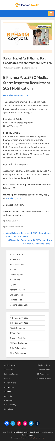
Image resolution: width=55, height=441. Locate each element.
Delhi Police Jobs (18, 348)
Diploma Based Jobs (19, 305)
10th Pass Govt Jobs (19, 318)
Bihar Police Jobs (18, 353)
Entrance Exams (11, 374)
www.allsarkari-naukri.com (16, 95)
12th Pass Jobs (43, 370)
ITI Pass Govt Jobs (18, 343)
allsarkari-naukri (30, 68)
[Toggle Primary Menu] (51, 13)
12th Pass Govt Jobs (19, 323)
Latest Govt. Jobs (13, 221)
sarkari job (19, 227)
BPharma (10, 227)
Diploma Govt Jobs (18, 338)
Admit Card (8, 370)
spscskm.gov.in (13, 198)
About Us (8, 396)
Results (7, 378)
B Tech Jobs (15, 333)
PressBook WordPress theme (32, 438)
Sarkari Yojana (10, 383)
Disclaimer (8, 409)
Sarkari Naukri (16, 254)
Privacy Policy (10, 405)
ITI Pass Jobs (16, 300)
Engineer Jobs (16, 295)
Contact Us (8, 400)
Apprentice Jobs (17, 290)
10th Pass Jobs (43, 365)
